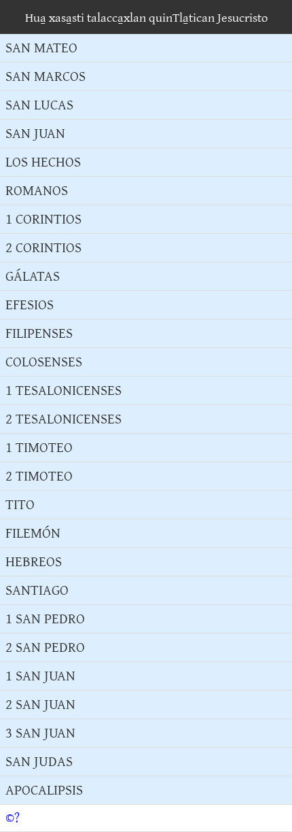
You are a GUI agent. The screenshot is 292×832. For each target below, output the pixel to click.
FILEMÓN (32, 533)
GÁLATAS (32, 276)
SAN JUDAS (39, 761)
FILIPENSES (39, 333)
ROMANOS (36, 190)
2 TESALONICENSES (63, 419)
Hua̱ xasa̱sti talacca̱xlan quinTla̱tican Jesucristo (146, 18)
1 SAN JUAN (40, 676)
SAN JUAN (35, 133)
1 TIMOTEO (39, 447)
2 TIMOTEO (39, 476)
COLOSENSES (43, 361)
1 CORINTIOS (43, 219)
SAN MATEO (41, 47)
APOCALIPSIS (44, 790)
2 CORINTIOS (43, 247)
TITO (20, 504)
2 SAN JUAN (40, 704)
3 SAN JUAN (40, 733)
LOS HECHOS (43, 162)
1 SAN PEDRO (45, 618)
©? (12, 818)
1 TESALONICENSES (63, 390)
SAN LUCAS (39, 105)
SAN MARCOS (45, 76)
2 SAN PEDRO (45, 647)
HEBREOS (33, 561)
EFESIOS (29, 304)
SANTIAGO (37, 590)
